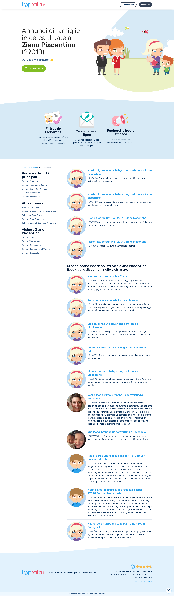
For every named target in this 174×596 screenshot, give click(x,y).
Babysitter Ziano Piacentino (34, 215)
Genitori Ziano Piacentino (33, 219)
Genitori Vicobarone (31, 241)
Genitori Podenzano (31, 196)
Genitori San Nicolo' (31, 193)
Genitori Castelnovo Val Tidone (36, 249)
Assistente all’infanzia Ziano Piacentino (39, 211)
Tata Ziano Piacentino (31, 207)
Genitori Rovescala (30, 253)
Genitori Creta (28, 237)
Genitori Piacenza (30, 181)
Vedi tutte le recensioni (142, 581)
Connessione (128, 5)
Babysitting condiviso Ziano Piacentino (39, 223)
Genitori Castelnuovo (31, 245)
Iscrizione (145, 5)
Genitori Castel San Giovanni (34, 189)
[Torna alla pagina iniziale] (34, 4)
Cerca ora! (36, 68)
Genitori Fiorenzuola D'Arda (34, 185)
